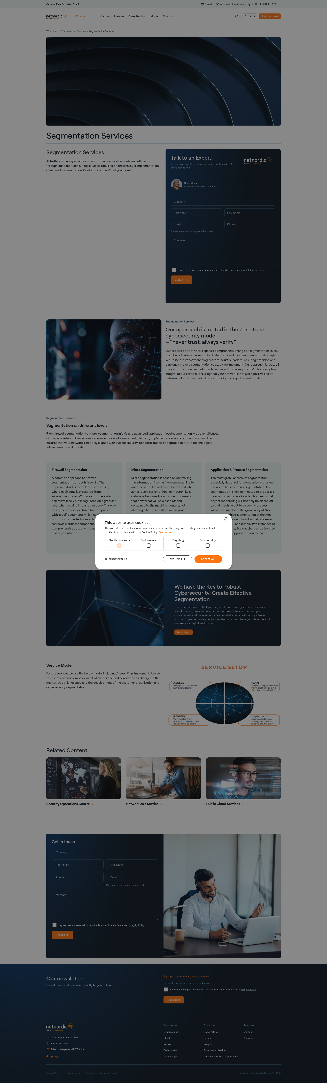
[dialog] (163, 541)
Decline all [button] (177, 559)
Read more (165, 532)
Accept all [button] (208, 559)
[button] (116, 559)
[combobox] (225, 518)
